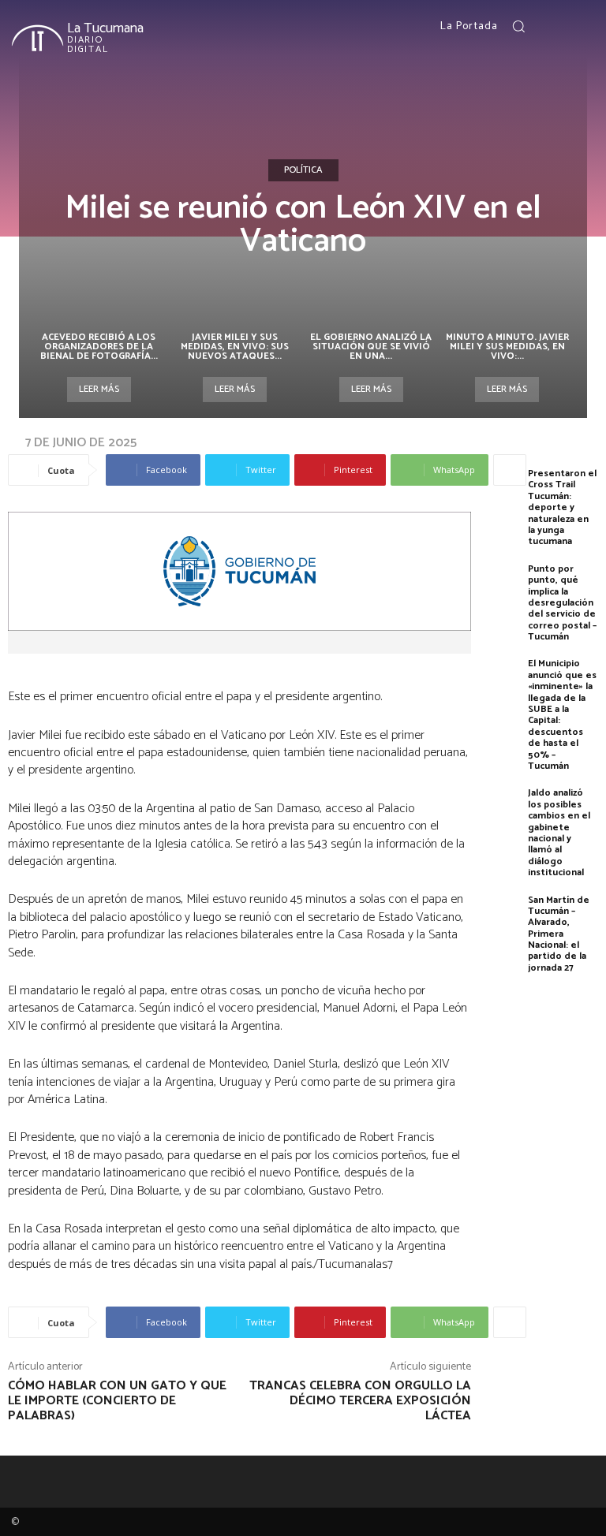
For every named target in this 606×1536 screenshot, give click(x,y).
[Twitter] (584, 26)
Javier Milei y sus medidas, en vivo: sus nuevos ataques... (235, 346)
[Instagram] (565, 26)
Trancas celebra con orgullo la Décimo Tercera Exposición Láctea (360, 1400)
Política (303, 169)
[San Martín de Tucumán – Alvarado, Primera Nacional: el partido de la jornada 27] (503, 918)
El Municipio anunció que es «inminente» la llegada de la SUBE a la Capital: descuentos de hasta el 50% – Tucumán (562, 715)
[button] (518, 26)
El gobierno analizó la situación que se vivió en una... (371, 346)
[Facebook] (546, 26)
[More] (509, 470)
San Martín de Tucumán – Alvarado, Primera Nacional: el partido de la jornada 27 (558, 934)
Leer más (99, 389)
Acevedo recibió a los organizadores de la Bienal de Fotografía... (99, 346)
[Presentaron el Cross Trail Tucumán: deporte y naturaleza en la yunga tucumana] (503, 491)
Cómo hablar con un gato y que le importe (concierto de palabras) (117, 1400)
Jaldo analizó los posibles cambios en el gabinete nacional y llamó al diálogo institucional (559, 832)
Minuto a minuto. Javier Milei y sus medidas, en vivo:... (507, 346)
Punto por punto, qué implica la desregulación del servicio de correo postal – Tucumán (562, 602)
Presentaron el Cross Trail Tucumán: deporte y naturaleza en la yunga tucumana (562, 507)
